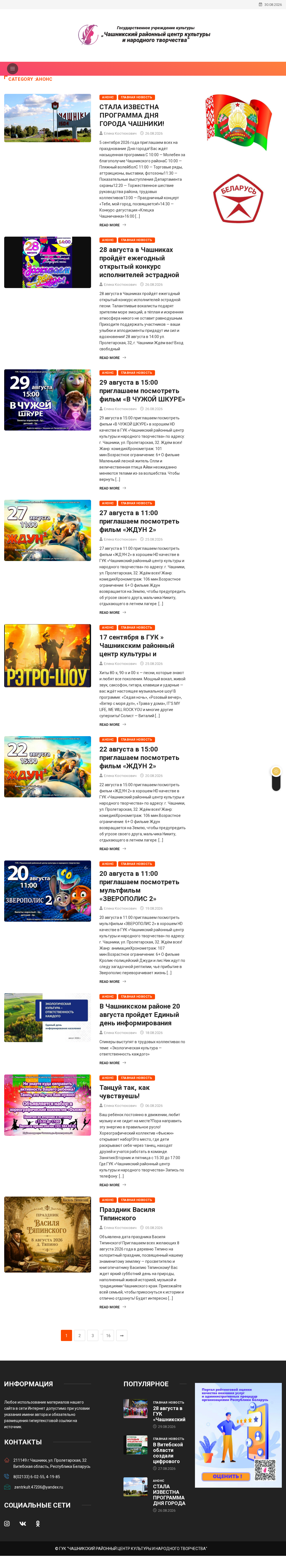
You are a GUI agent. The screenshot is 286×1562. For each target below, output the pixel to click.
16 (108, 1335)
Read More (109, 225)
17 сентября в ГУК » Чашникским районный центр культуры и (136, 645)
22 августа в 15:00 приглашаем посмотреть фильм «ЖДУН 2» (139, 757)
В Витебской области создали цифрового (168, 1453)
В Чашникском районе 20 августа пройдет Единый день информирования (139, 1014)
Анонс (108, 97)
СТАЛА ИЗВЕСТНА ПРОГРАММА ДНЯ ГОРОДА (169, 1494)
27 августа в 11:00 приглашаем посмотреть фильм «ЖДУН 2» (139, 521)
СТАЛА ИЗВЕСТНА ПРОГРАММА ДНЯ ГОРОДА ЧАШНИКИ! (131, 115)
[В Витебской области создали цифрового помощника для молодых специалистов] (135, 1445)
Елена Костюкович (120, 133)
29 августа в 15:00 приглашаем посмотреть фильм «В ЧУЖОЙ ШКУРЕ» (142, 391)
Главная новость (136, 97)
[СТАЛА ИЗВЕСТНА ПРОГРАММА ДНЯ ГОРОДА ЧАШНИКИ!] (135, 1487)
